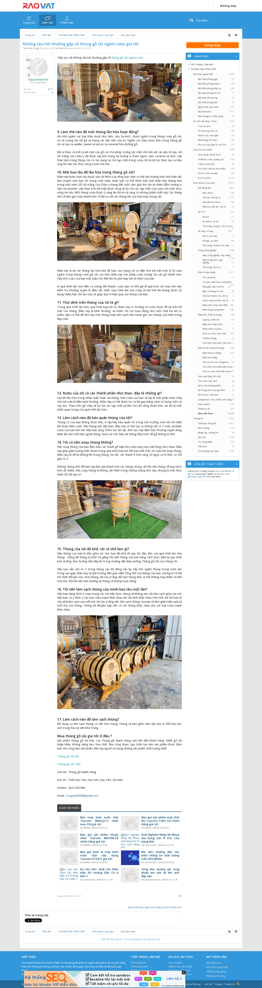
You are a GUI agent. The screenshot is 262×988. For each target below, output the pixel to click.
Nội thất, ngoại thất (217, 967)
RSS (238, 983)
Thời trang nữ (138, 962)
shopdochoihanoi (152, 879)
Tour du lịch (175, 962)
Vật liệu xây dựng (216, 971)
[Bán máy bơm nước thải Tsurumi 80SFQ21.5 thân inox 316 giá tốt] (69, 823)
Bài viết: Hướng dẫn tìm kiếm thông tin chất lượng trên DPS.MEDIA (160, 855)
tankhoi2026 (151, 845)
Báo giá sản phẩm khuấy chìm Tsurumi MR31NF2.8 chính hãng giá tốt (99, 838)
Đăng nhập (212, 45)
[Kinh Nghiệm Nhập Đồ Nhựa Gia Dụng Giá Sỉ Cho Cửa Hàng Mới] (130, 840)
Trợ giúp (218, 984)
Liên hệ (208, 984)
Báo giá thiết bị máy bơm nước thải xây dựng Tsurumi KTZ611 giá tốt (99, 855)
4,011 (50, 89)
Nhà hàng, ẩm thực (179, 970)
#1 (180, 895)
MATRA (87, 827)
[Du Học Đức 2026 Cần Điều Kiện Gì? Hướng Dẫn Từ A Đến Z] (69, 875)
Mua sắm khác (47, 48)
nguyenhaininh (75, 48)
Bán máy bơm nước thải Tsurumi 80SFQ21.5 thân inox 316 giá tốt (99, 821)
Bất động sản (213, 962)
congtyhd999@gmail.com (82, 795)
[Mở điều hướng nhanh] (229, 35)
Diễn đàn (47, 22)
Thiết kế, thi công (215, 976)
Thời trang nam (139, 966)
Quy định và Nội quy (190, 984)
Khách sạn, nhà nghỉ (180, 966)
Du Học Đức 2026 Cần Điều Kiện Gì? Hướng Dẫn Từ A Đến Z (99, 873)
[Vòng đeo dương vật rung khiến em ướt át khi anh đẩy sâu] (130, 875)
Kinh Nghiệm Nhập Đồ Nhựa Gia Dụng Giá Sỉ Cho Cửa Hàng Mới (160, 838)
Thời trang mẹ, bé (141, 970)
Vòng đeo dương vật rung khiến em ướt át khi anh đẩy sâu (160, 873)
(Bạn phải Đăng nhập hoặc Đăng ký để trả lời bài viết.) (155, 907)
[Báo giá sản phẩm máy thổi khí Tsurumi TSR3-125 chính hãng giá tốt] (130, 823)
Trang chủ (29, 22)
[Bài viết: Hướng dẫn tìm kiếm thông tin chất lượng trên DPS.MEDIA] (130, 857)
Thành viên (67, 22)
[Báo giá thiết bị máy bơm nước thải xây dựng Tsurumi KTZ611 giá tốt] (69, 857)
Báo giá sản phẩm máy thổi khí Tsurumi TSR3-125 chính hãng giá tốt (160, 821)
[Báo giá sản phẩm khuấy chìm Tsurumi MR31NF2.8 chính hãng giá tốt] (69, 840)
